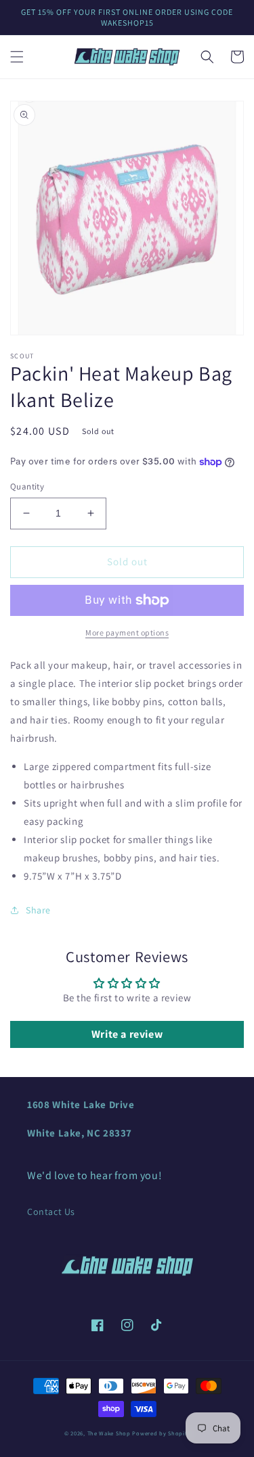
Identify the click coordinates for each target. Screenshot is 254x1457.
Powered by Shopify (161, 1433)
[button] (17, 57)
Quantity (27, 486)
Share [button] (38, 910)
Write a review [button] (127, 1034)
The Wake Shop (109, 1433)
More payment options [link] (127, 632)
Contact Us (51, 1211)
